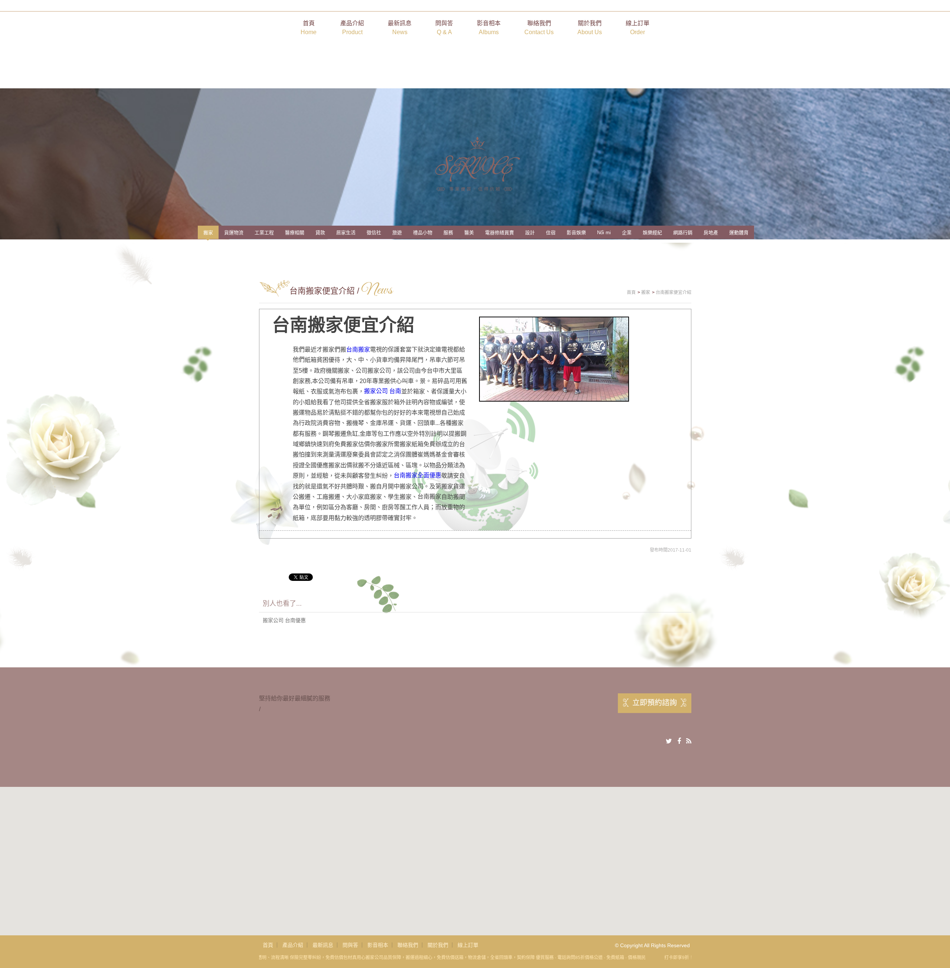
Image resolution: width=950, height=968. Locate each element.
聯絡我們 (539, 27)
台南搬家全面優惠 (417, 475)
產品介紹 (352, 27)
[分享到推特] (669, 741)
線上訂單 (637, 27)
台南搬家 (358, 349)
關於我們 (589, 27)
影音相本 (489, 27)
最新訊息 (400, 27)
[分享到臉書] (679, 741)
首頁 (309, 27)
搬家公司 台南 (382, 391)
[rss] (688, 741)
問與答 (444, 27)
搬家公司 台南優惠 (284, 620)
